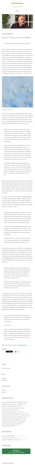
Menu (17, 10)
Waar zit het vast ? (6, 425)
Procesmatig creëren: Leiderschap (9, 406)
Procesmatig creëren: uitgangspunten (10, 408)
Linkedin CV (5, 380)
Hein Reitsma (17, 3)
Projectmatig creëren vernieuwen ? (9, 412)
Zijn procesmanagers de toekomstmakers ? (11, 413)
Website (3, 392)
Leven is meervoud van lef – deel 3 (9, 437)
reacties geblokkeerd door (18, 452)
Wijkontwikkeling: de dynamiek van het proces (12, 415)
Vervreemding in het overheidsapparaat (10, 417)
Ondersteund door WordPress (7, 463)
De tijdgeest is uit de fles (7, 410)
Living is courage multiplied (19, 345)
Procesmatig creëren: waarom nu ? (9, 404)
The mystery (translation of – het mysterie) (11, 439)
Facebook (4, 378)
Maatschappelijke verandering (8, 423)
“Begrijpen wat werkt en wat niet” (9, 421)
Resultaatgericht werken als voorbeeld (10, 419)
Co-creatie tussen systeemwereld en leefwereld (12, 402)
